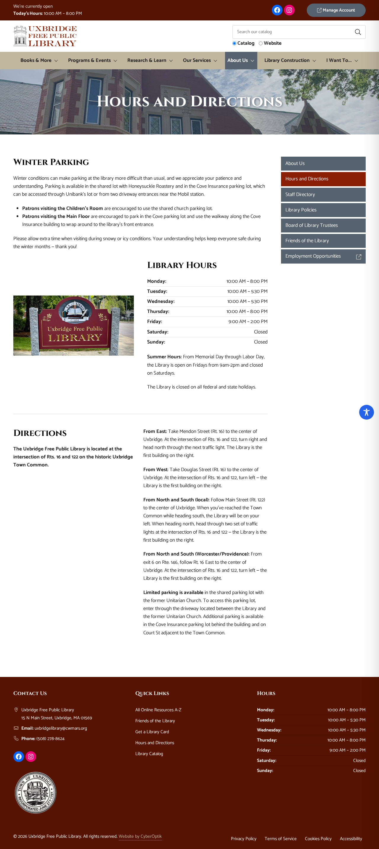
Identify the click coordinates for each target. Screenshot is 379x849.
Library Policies (301, 210)
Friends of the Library (307, 241)
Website (273, 43)
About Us (295, 163)
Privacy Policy (243, 838)
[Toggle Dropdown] (57, 60)
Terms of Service (281, 838)
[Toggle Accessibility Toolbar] (367, 412)
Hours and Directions (306, 179)
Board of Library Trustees (311, 225)
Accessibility (351, 838)
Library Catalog (149, 753)
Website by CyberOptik (140, 836)
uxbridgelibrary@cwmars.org (61, 728)
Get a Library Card (152, 732)
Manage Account (338, 10)
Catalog (246, 43)
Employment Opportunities (313, 256)
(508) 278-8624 (50, 738)
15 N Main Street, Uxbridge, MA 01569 (56, 718)
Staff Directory (300, 194)
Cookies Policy (318, 838)
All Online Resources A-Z (158, 710)
